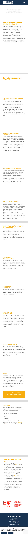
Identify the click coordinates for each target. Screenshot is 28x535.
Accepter (4, 532)
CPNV (14, 203)
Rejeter (10, 532)
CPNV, (5, 466)
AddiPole (16, 475)
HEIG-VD (17, 464)
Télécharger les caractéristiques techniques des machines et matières (14, 394)
